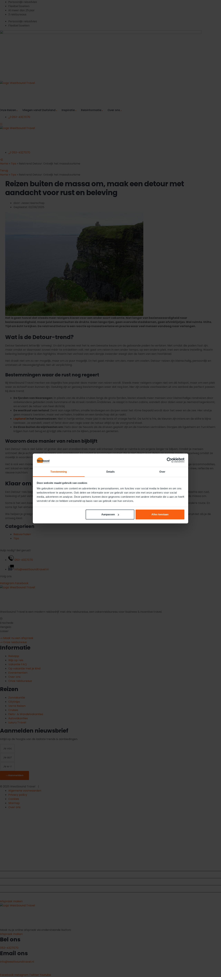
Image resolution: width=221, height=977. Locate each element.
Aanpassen (108, 514)
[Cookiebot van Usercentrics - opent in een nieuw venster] (169, 460)
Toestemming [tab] (58, 471)
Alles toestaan (160, 514)
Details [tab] (110, 471)
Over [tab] (162, 471)
